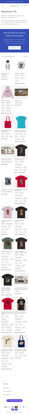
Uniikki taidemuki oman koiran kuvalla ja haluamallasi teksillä (21, 288)
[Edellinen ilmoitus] (2, 1)
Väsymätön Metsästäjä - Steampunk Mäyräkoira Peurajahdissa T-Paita (6, 289)
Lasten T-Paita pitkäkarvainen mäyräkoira (7, 221)
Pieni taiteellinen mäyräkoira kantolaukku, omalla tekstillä (21, 350)
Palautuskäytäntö (7, 391)
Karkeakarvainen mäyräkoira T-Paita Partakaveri (21, 190)
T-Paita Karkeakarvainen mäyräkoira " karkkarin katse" (21, 252)
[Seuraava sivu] (18, 375)
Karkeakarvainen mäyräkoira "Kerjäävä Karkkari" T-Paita (7, 350)
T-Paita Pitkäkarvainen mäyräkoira (19, 221)
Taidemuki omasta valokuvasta (7, 189)
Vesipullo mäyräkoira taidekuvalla (5, 74)
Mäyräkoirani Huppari (5, 100)
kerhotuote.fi (11, 412)
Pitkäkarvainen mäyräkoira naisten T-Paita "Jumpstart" (20, 131)
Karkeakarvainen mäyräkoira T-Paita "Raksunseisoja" (21, 159)
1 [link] (10, 375)
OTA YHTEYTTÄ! (14, 48)
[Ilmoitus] (26, 1)
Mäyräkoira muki (18, 100)
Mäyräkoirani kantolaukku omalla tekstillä (6, 131)
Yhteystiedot (6, 388)
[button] (3, 5)
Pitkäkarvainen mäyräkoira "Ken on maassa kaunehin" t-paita (21, 313)
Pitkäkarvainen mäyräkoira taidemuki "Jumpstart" (6, 159)
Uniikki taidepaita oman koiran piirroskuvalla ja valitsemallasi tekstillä (7, 313)
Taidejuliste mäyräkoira (19, 73)
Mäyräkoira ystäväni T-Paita (6, 251)
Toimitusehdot (6, 394)
